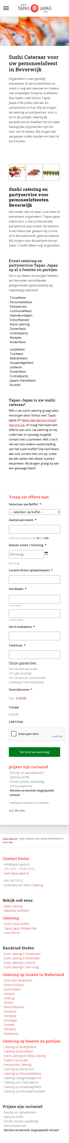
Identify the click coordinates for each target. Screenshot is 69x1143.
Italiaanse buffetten (16, 911)
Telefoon (17, 645)
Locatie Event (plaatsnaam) (31, 570)
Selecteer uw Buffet (25, 504)
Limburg (9, 998)
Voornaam (15, 605)
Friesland (10, 1029)
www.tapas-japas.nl (16, 873)
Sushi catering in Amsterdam (22, 954)
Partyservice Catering (17, 1065)
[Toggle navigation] (6, 8)
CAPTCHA (16, 722)
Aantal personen (22, 520)
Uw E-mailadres (22, 627)
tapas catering (13, 906)
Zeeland (9, 994)
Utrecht (8, 1003)
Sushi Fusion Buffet (16, 924)
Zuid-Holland (12, 989)
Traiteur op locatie (16, 1060)
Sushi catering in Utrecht (19, 963)
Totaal (14, 707)
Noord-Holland (14, 985)
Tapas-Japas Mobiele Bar (20, 928)
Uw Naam (17, 589)
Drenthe (9, 1025)
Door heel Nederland (18, 980)
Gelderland (11, 1034)
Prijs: (12, 698)
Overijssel (10, 1016)
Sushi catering (10, 838)
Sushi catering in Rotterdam (22, 958)
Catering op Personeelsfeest (22, 1073)
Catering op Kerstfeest (18, 1051)
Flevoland (10, 1011)
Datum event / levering (28, 545)
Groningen (10, 1020)
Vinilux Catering (33, 885)
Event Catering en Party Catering (25, 1056)
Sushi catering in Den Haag (21, 967)
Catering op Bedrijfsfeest (20, 1047)
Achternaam (16, 619)
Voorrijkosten (20, 690)
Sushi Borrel (12, 933)
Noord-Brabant (14, 1007)
